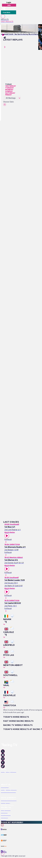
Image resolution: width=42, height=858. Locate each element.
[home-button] (3, 8)
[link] (8, 19)
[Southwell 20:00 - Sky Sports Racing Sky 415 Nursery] (20, 28)
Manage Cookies (7, 805)
